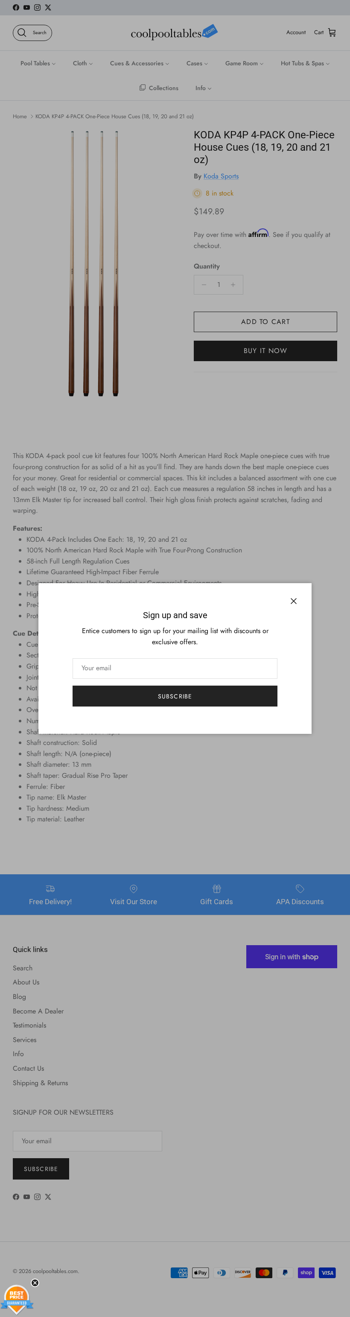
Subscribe (175, 696)
